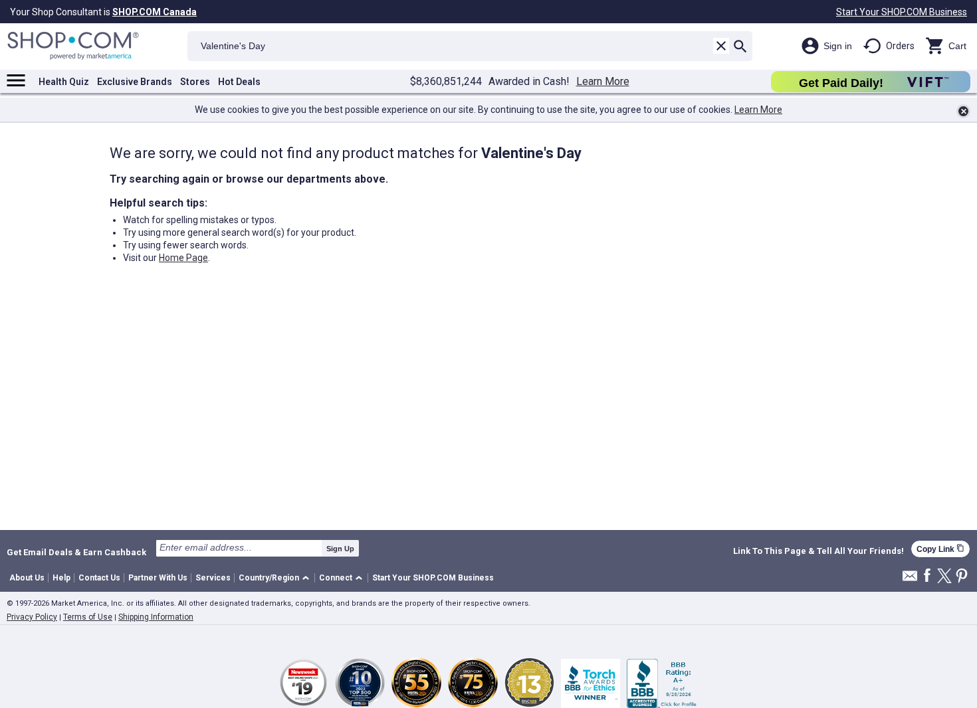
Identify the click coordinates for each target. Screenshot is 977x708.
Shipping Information (155, 617)
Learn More (602, 81)
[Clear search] (721, 46)
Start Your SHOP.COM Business (901, 12)
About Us (27, 577)
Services (213, 577)
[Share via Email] (910, 579)
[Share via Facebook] (927, 576)
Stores (195, 81)
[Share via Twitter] (944, 577)
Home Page (183, 257)
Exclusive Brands (134, 81)
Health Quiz (64, 81)
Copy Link (940, 549)
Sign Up (340, 549)
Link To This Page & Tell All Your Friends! (818, 551)
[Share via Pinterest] (961, 577)
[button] (276, 578)
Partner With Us (157, 577)
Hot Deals (239, 81)
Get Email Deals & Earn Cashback (76, 552)
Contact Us (99, 577)
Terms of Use (87, 617)
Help (61, 577)
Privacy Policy (32, 617)
